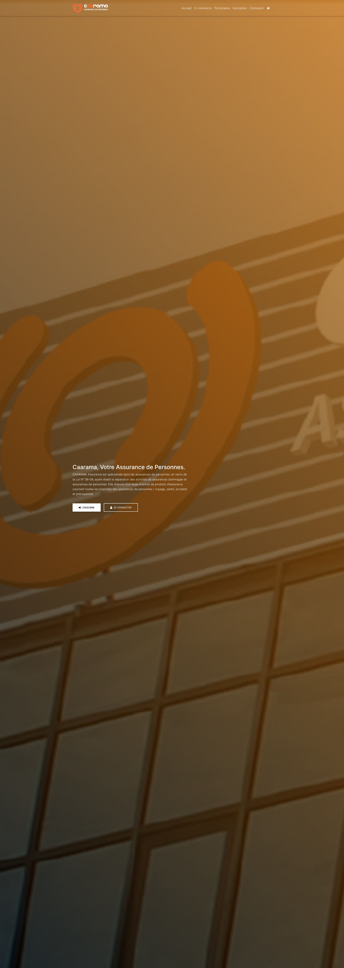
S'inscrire (88, 507)
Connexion (257, 8)
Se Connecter (122, 507)
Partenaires (222, 8)
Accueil (187, 8)
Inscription (240, 8)
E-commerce (203, 8)
